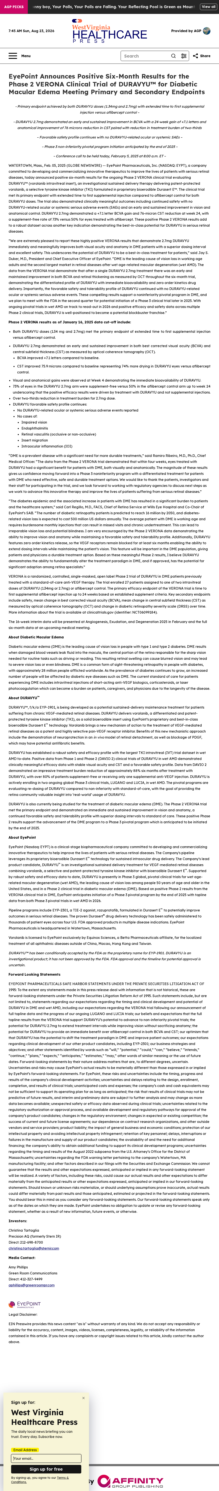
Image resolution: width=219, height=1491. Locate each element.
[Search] (173, 56)
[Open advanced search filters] (184, 56)
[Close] (83, 1398)
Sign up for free (46, 1469)
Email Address (25, 1450)
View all (208, 6)
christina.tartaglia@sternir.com (34, 1248)
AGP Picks (14, 7)
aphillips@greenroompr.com (32, 1285)
